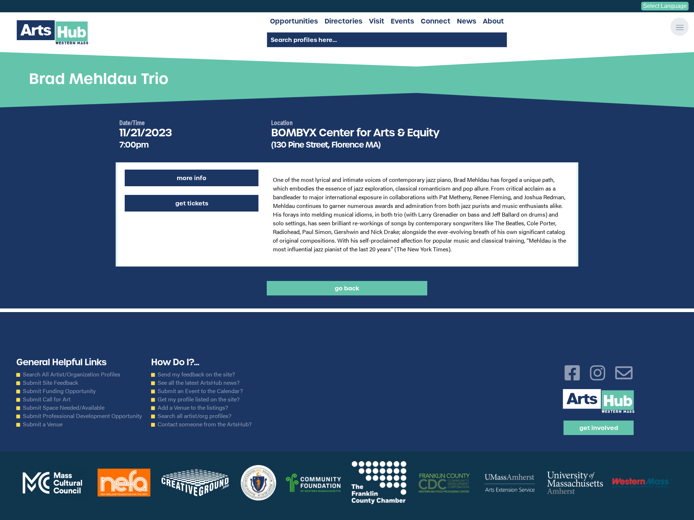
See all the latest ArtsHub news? (199, 382)
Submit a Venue (43, 424)
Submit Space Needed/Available (63, 407)
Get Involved (598, 428)
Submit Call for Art (46, 399)
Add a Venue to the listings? (193, 407)
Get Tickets (191, 203)
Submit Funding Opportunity (59, 391)
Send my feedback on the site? (196, 374)
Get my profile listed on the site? (199, 399)
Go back (347, 288)
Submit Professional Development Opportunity (82, 416)
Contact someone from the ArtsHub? (205, 424)
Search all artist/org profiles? (194, 416)
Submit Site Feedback (50, 382)
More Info (191, 178)
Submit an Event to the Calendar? (200, 391)
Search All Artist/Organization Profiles (71, 374)
